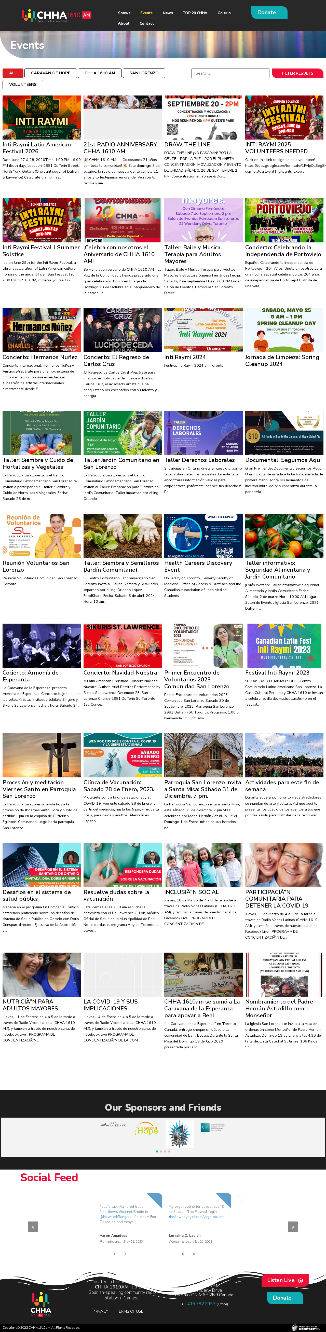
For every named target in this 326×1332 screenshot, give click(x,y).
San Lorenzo (144, 73)
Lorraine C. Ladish (185, 1235)
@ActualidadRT (41, 1242)
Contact (147, 23)
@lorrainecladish (180, 1242)
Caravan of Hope (50, 73)
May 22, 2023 (64, 1242)
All (13, 73)
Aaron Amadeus (113, 1235)
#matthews (109, 1211)
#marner (125, 1211)
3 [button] (168, 1256)
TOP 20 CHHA (195, 13)
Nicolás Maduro (251, 1235)
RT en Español (43, 1235)
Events (146, 13)
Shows (124, 13)
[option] (163, 1226)
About (123, 23)
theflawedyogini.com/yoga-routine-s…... (197, 1219)
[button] (269, 12)
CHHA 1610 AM (100, 73)
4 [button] (175, 1256)
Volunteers (23, 84)
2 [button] (160, 1256)
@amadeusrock (111, 1242)
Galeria (224, 13)
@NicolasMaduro (249, 1242)
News (168, 13)
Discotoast (305, 1328)
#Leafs (105, 1206)
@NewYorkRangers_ (116, 1216)
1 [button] (152, 1256)
